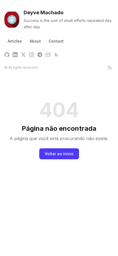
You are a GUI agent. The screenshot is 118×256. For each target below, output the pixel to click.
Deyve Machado (43, 12)
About (35, 41)
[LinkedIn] (15, 54)
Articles (15, 41)
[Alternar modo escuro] (110, 67)
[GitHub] (6, 54)
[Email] (48, 54)
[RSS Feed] (56, 54)
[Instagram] (31, 54)
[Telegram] (39, 54)
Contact (56, 41)
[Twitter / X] (23, 54)
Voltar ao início (59, 153)
